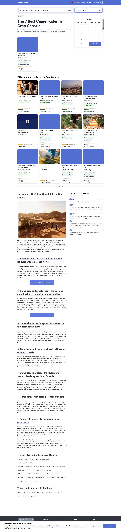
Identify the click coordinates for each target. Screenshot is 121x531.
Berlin (43, 492)
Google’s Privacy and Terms (56, 527)
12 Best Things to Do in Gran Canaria (26, 470)
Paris (29, 492)
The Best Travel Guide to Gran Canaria (37, 455)
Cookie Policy (45, 527)
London (33, 492)
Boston (24, 496)
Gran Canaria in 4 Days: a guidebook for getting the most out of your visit (34, 466)
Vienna (59, 492)
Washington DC (31, 496)
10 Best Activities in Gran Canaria (25, 473)
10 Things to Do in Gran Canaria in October (27, 481)
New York (20, 492)
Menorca (39, 492)
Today (82, 15)
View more (60, 186)
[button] (27, 54)
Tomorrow (95, 15)
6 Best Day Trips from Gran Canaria (43, 470)
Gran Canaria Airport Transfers (58, 477)
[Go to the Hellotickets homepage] (24, 2)
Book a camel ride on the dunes (42, 282)
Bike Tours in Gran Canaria (23, 459)
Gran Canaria (21, 16)
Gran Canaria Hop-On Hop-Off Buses (26, 462)
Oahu (55, 492)
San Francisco (49, 492)
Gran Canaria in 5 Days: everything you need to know (45, 473)
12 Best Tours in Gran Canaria (58, 466)
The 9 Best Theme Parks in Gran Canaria (40, 459)
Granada (19, 496)
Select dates (82, 10)
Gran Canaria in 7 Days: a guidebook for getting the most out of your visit (34, 477)
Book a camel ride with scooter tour (42, 315)
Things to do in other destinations (34, 488)
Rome (25, 492)
